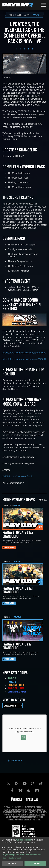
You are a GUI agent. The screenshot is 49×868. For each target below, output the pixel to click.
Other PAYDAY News (17, 691)
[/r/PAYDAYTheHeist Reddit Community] (28, 790)
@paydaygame (15, 760)
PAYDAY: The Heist (16, 688)
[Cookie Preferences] (11, 858)
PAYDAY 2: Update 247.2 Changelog (17, 534)
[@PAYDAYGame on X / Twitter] (8, 783)
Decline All (12, 863)
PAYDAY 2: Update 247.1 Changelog (17, 590)
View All (43, 499)
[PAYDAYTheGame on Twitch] (16, 783)
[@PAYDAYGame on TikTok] (40, 783)
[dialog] (24, 852)
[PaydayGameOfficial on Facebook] (12, 790)
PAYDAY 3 (12, 678)
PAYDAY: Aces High (16, 685)
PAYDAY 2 (37, 14)
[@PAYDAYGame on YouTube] (24, 783)
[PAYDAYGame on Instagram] (32, 783)
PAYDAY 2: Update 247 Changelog (16, 646)
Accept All (35, 863)
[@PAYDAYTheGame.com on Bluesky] (20, 790)
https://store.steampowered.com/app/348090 (24, 352)
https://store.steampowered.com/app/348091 (24, 359)
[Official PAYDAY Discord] (36, 790)
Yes (23, 737)
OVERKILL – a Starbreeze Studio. (17, 476)
